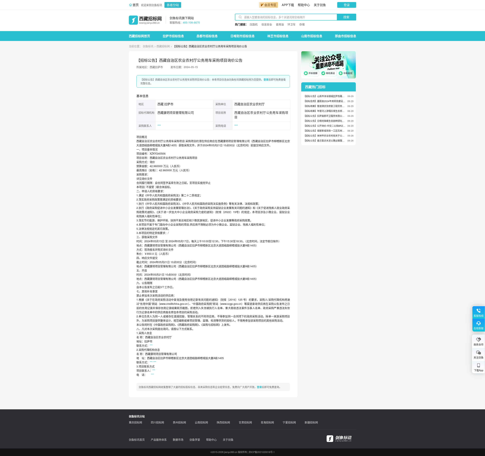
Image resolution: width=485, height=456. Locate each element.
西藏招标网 (163, 46)
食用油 (280, 24)
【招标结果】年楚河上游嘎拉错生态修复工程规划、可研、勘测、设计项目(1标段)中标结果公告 (325, 110)
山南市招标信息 (311, 36)
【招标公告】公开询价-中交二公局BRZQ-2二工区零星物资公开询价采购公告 (325, 125)
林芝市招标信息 (278, 36)
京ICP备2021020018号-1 (262, 452)
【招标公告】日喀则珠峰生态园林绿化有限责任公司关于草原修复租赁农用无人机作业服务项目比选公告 (325, 120)
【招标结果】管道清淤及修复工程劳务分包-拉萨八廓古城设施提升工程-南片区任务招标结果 (325, 106)
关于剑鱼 (320, 5)
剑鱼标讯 (148, 46)
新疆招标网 (311, 422)
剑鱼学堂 (194, 439)
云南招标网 (201, 422)
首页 (136, 5)
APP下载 (288, 5)
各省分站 (173, 5)
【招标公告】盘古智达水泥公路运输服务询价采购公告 (325, 140)
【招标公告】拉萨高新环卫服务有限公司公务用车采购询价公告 (325, 115)
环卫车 (292, 24)
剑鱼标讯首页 (137, 439)
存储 (302, 24)
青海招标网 (267, 422)
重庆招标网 (135, 422)
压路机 (254, 24)
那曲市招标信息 (345, 36)
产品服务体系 (159, 439)
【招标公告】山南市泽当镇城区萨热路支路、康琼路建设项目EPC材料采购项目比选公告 (325, 96)
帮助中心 (304, 5)
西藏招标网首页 (139, 36)
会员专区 (270, 5)
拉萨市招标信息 (173, 36)
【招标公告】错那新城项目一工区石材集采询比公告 (325, 130)
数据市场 (178, 439)
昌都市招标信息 (207, 36)
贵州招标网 (179, 422)
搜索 (346, 17)
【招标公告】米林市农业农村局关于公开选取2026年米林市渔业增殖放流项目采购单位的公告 (325, 135)
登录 (347, 5)
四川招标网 (157, 422)
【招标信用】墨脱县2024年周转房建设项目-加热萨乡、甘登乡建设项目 (325, 101)
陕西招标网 (223, 422)
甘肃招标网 (245, 422)
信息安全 (266, 24)
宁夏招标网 (289, 422)
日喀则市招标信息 (242, 36)
